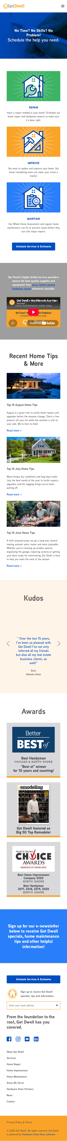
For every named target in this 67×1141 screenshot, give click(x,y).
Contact (11, 1101)
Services (11, 1058)
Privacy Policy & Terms (19, 1122)
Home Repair (14, 1064)
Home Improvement (17, 1070)
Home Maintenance (17, 1076)
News (9, 1095)
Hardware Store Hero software (38, 1134)
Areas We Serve (15, 1083)
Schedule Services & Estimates (33, 246)
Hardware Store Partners (20, 1089)
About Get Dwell (15, 1051)
